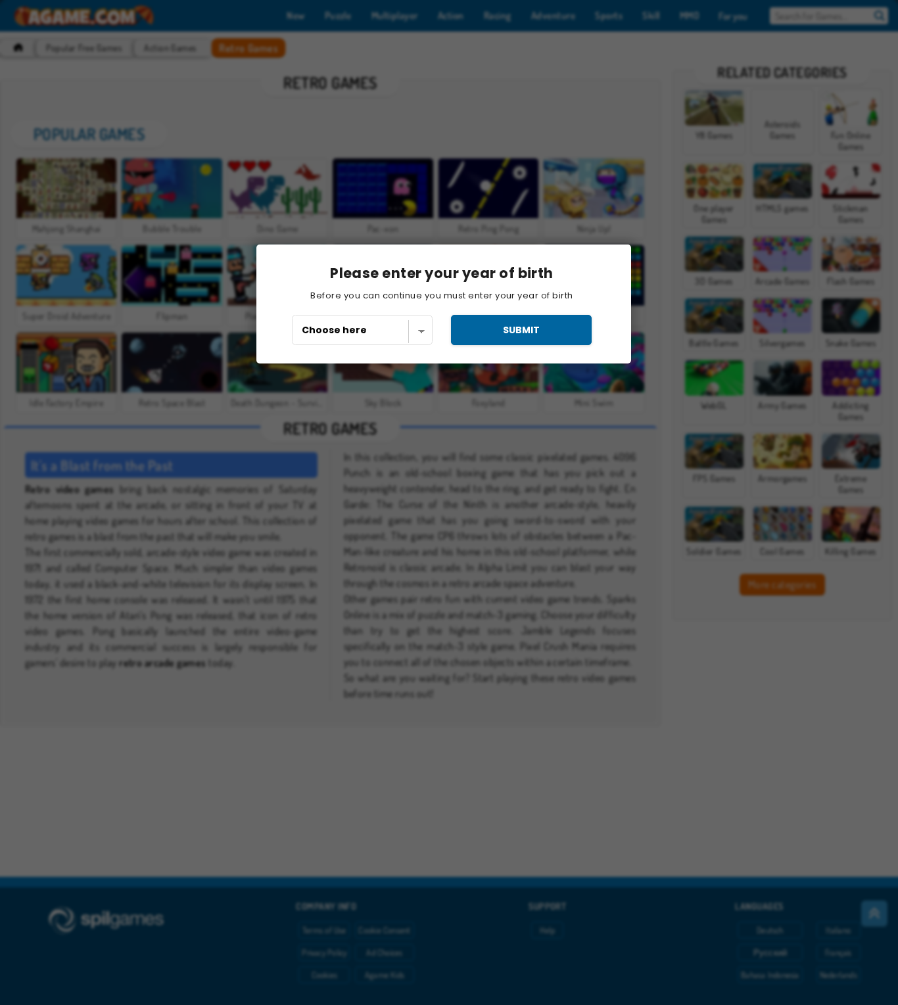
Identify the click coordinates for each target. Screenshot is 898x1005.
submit (521, 330)
